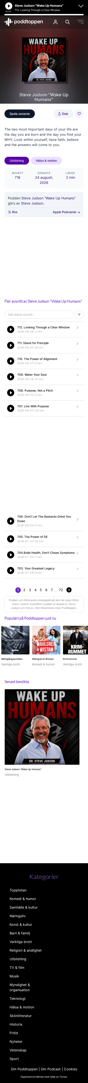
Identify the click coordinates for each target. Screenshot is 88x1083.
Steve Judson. (32, 203)
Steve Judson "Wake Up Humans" (48, 198)
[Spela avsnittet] (11, 329)
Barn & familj (20, 933)
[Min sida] (55, 22)
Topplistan (18, 890)
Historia (16, 1024)
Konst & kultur (21, 924)
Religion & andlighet (26, 950)
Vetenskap (18, 1050)
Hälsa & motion (46, 160)
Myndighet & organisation (20, 987)
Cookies (70, 1069)
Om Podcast (51, 1069)
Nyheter (16, 1041)
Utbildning (17, 160)
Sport (14, 1059)
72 (61, 590)
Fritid (14, 1033)
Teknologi (17, 998)
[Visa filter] (79, 314)
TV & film (17, 967)
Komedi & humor (23, 899)
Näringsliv (18, 916)
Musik (14, 976)
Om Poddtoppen (24, 1069)
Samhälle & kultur (24, 907)
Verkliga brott (21, 942)
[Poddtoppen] (23, 22)
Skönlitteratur (21, 1016)
